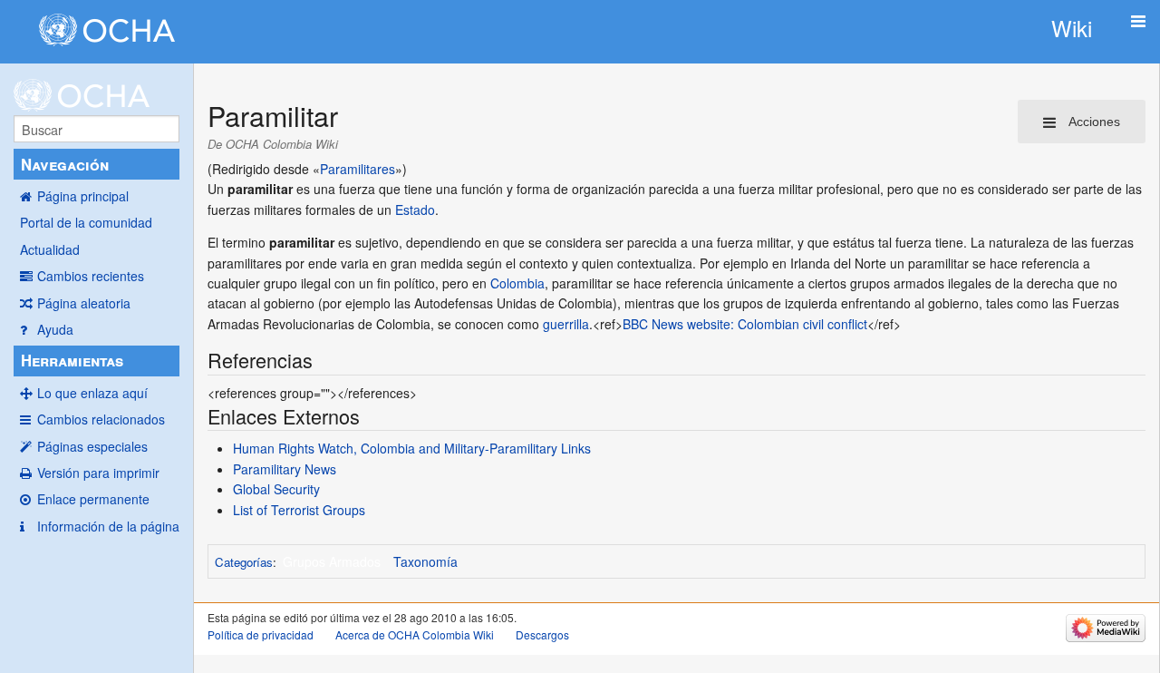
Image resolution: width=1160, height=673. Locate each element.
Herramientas (72, 360)
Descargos (542, 634)
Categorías (244, 562)
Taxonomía (425, 561)
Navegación (65, 164)
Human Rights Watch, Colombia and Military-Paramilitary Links (412, 448)
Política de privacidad (261, 634)
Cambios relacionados (101, 419)
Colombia (517, 283)
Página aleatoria (83, 303)
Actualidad (50, 249)
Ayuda (55, 329)
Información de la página (108, 526)
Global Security (276, 489)
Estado (415, 209)
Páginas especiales (92, 446)
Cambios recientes (90, 276)
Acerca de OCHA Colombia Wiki (414, 634)
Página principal (83, 196)
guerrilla (566, 324)
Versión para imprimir (98, 472)
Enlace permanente (93, 499)
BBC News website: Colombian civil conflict (745, 324)
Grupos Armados (332, 561)
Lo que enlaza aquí (92, 393)
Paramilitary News (284, 469)
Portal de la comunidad (86, 222)
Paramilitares (357, 169)
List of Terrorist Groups (299, 510)
